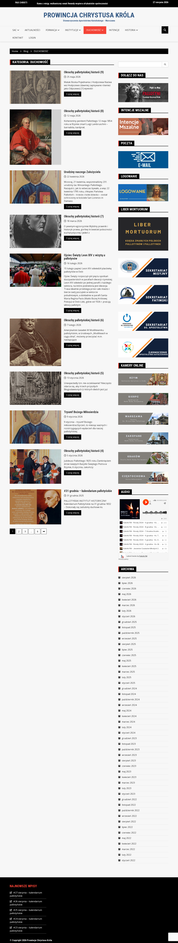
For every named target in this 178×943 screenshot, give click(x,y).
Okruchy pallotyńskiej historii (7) (84, 216)
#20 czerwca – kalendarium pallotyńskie (56, 3)
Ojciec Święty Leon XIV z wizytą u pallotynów (84, 256)
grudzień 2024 (129, 688)
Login (32, 37)
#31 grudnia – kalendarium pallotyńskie (88, 491)
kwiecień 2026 (129, 599)
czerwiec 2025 (129, 655)
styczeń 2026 (128, 616)
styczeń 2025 (128, 682)
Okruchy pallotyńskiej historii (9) (84, 72)
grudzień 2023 (129, 738)
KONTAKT (18, 37)
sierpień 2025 (129, 644)
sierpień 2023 (129, 760)
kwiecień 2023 (129, 777)
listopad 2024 (129, 694)
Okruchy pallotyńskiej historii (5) (84, 373)
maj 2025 (126, 660)
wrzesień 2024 (129, 705)
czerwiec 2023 (129, 766)
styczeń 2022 (128, 860)
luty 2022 (126, 854)
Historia (130, 30)
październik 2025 (130, 632)
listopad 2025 (129, 627)
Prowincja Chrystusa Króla (89, 15)
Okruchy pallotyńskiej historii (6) (84, 320)
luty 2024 (126, 727)
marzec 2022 (128, 849)
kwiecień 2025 (129, 666)
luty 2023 (126, 788)
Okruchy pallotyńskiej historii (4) (84, 451)
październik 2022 (130, 810)
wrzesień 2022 (129, 815)
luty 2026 (126, 610)
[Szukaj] (165, 64)
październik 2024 (130, 699)
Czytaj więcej (72, 94)
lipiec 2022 (127, 827)
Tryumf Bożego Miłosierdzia (81, 412)
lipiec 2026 (127, 583)
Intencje (114, 30)
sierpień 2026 (129, 577)
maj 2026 (126, 594)
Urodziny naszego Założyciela (82, 172)
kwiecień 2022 (129, 843)
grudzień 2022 (129, 799)
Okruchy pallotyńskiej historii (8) (84, 111)
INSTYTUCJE (71, 30)
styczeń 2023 (128, 793)
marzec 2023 (128, 782)
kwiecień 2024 (129, 716)
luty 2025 (126, 677)
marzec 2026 (128, 605)
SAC (15, 30)
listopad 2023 (129, 743)
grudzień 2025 (129, 621)
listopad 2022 (129, 804)
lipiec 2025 (127, 649)
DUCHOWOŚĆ (93, 30)
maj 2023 (126, 771)
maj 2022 (126, 838)
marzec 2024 (128, 721)
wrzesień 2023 (129, 755)
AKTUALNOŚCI (32, 30)
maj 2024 (126, 710)
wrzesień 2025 (129, 638)
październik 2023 (130, 749)
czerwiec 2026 (129, 588)
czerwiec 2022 (129, 832)
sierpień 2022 (129, 821)
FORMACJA (51, 30)
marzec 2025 (128, 671)
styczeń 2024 (128, 732)
